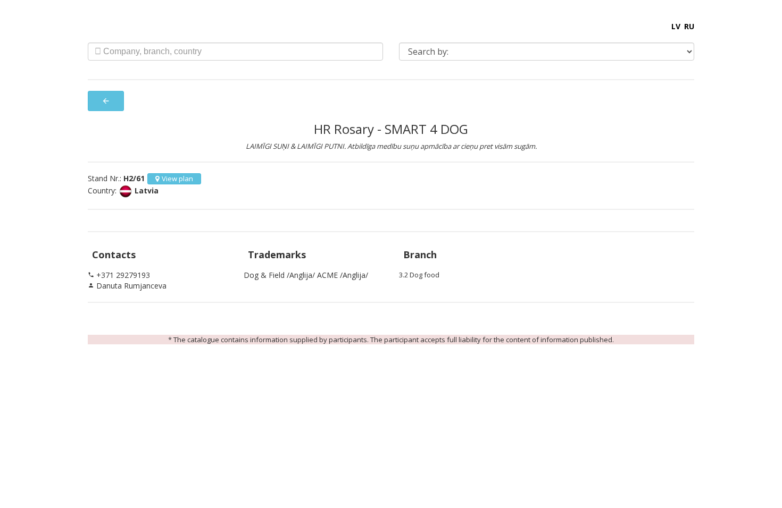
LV (675, 26)
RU (689, 26)
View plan (177, 178)
